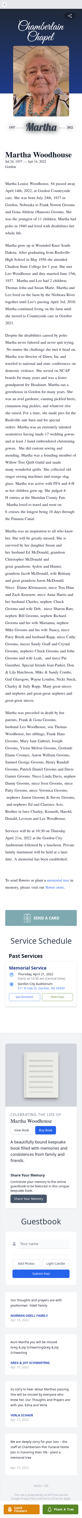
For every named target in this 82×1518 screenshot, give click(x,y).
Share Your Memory (28, 1199)
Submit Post (41, 1274)
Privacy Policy (29, 1498)
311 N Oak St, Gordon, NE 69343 (41, 988)
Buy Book (45, 1130)
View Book (21, 1130)
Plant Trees (57, 997)
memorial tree (58, 880)
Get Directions (24, 997)
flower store (54, 887)
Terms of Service (53, 1498)
